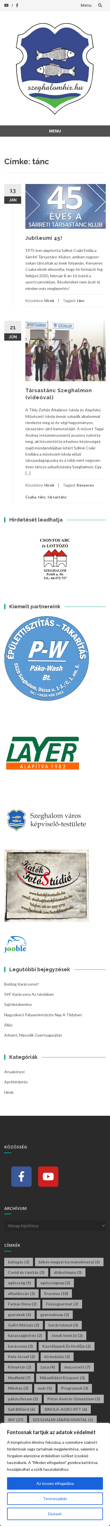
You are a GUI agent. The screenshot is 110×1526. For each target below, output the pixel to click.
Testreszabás (55, 1498)
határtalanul (63, 1325)
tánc (81, 300)
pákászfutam (23, 1398)
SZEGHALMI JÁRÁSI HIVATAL (63, 1419)
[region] (55, 1474)
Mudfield (19, 1377)
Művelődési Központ (62, 1377)
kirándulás (57, 1356)
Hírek (49, 300)
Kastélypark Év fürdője (66, 1346)
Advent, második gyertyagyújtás (33, 1035)
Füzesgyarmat (62, 1303)
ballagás (18, 1261)
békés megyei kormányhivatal (69, 1261)
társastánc (57, 497)
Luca (48, 1367)
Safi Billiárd (21, 1409)
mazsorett (77, 1367)
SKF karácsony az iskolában (29, 994)
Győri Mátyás (23, 1325)
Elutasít (55, 1513)
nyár (45, 1388)
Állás (8, 1024)
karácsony (20, 1346)
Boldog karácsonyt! (21, 984)
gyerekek (19, 1314)
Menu (86, 5)
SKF (15, 1419)
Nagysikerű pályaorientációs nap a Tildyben (43, 1014)
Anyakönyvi (14, 1071)
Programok (74, 1388)
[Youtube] (48, 1176)
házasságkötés (25, 1335)
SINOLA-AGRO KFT (65, 1409)
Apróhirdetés (16, 1081)
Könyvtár (19, 1367)
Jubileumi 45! (43, 238)
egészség (19, 1282)
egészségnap (55, 1282)
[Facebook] (21, 1176)
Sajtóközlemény (18, 1004)
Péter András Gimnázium (73, 1398)
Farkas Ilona (22, 1303)
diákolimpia (68, 1272)
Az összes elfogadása (55, 1483)
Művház (18, 1388)
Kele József (21, 1356)
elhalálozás (21, 1293)
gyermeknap (54, 1314)
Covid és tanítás (26, 1272)
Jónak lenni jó (67, 1335)
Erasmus (56, 1293)
